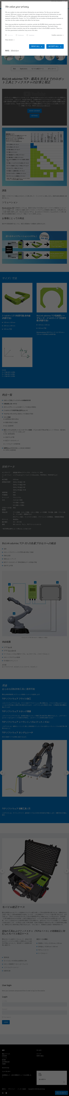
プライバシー (15, 50)
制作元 (7, 50)
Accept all (54, 46)
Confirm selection (57, 35)
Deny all (35, 46)
